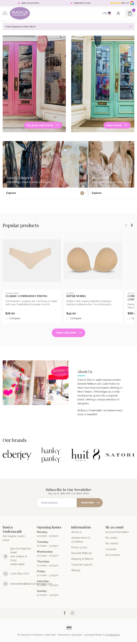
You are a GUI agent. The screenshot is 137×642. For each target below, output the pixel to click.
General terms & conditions (80, 539)
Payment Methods (81, 553)
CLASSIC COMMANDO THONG (26, 296)
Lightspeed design (93, 634)
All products (112, 554)
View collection (66, 332)
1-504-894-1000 (19, 573)
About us (76, 532)
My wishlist (111, 543)
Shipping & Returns (82, 558)
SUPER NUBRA (76, 296)
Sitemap (75, 570)
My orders (111, 537)
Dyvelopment (113, 634)
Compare (14, 318)
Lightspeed (76, 634)
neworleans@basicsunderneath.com (31, 583)
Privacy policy (79, 547)
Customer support (81, 564)
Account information (117, 532)
